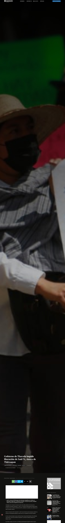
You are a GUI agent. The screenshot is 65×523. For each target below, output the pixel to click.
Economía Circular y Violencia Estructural (55, 516)
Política (23, 465)
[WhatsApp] (13, 481)
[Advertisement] (22, 492)
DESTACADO (15, 465)
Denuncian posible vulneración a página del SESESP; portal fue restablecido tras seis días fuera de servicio (56, 502)
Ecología (19, 465)
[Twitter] (19, 481)
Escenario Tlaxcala (6, 478)
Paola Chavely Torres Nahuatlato (11, 467)
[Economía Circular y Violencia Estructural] (49, 517)
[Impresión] (30, 481)
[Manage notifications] (2, 515)
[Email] (27, 481)
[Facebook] (16, 481)
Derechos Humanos (8, 465)
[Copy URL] (24, 481)
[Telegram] (21, 481)
